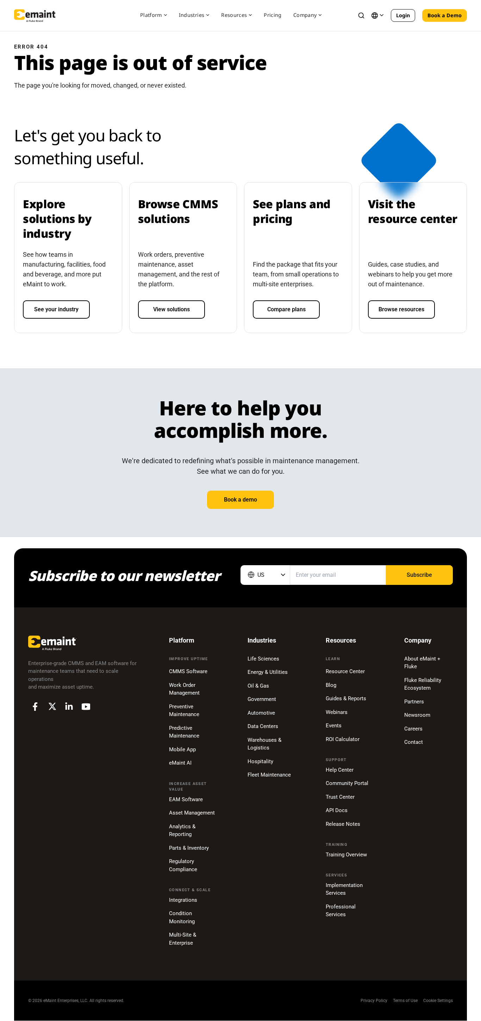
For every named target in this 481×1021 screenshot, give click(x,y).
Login (403, 15)
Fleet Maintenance (269, 775)
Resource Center (345, 671)
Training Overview (346, 854)
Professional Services (341, 911)
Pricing (272, 15)
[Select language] (377, 15)
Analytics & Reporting (182, 830)
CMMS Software (188, 671)
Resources (234, 15)
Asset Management (192, 813)
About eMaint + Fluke (422, 663)
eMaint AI (180, 763)
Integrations (183, 900)
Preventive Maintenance (184, 710)
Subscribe (419, 575)
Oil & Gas (258, 686)
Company (305, 15)
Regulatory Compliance (183, 865)
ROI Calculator (343, 739)
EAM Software (186, 799)
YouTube (86, 707)
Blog (331, 685)
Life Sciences (263, 659)
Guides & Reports (346, 698)
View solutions (171, 309)
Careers (413, 729)
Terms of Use (405, 1000)
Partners (414, 701)
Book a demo (240, 499)
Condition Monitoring (182, 917)
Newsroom (417, 715)
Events (334, 725)
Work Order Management (184, 689)
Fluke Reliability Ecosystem (422, 684)
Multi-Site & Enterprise (182, 939)
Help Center (340, 770)
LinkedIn (69, 707)
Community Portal (347, 783)
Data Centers (263, 726)
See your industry (56, 309)
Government (262, 699)
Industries (192, 15)
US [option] (260, 575)
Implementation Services (344, 889)
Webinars (337, 712)
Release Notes (343, 824)
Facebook (35, 707)
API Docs (337, 810)
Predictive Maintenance (184, 732)
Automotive (261, 713)
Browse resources (401, 309)
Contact (413, 742)
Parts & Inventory (189, 848)
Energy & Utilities (268, 672)
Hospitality (260, 761)
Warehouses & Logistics (264, 744)
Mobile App (182, 749)
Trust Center (340, 797)
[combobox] (265, 575)
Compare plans (286, 309)
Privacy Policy (374, 1000)
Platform (151, 15)
